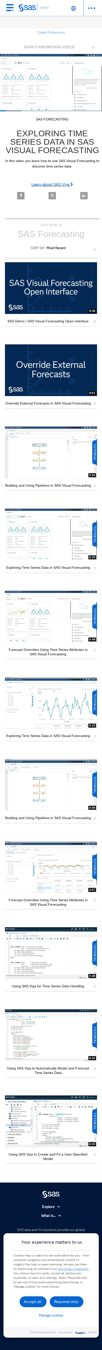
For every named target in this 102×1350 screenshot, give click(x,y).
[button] (52, 46)
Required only (66, 1301)
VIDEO (44, 7)
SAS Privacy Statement (73, 1269)
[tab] (51, 46)
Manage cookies (51, 1315)
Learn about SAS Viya (50, 184)
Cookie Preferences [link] (51, 32)
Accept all (33, 1301)
